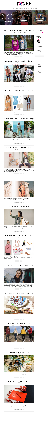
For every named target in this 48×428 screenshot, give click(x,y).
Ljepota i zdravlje (39, 65)
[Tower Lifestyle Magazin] (24, 4)
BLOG (10, 8)
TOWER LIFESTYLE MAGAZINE (17, 64)
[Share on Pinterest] (21, 56)
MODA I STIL (27, 8)
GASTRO (13, 8)
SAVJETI (31, 8)
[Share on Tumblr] (23, 56)
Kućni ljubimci (39, 64)
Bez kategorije (39, 72)
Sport (39, 70)
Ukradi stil (39, 71)
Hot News (39, 62)
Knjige (39, 63)
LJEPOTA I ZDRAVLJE (22, 8)
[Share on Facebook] (20, 56)
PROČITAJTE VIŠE (24, 19)
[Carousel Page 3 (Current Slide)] (24, 26)
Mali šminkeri (39, 66)
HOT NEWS (17, 8)
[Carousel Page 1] (23, 26)
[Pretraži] (42, 32)
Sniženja (39, 69)
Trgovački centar (35, 8)
